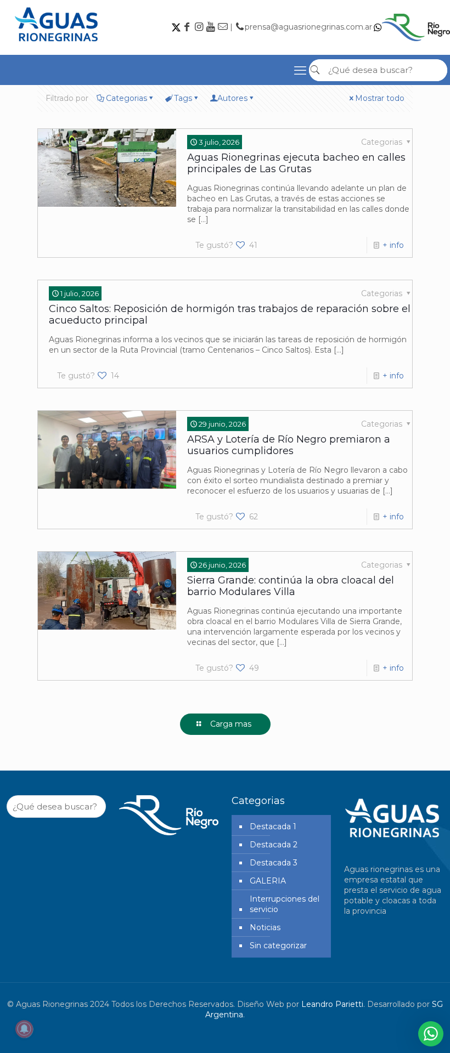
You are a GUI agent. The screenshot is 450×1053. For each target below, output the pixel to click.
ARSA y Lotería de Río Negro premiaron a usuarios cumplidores (288, 445)
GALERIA (268, 881)
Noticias (265, 927)
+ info (393, 245)
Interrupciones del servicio (284, 904)
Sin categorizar (278, 945)
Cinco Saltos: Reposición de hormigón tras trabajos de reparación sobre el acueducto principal (229, 314)
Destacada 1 (273, 826)
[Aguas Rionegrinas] (58, 45)
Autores (232, 98)
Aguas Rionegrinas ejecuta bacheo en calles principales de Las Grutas (296, 163)
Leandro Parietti (332, 1004)
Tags (183, 98)
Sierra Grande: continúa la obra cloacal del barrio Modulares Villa (290, 586)
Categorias (126, 98)
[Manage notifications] (24, 1029)
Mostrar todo (379, 98)
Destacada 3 (273, 863)
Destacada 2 (273, 845)
